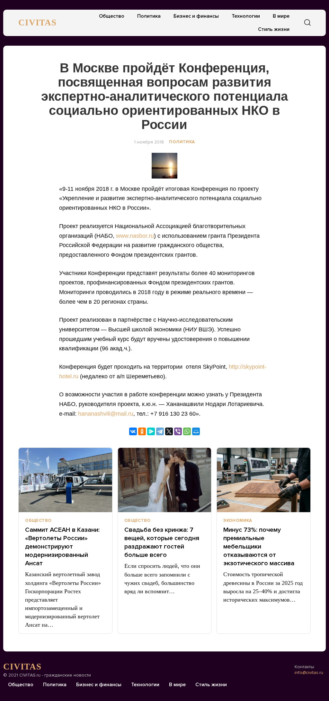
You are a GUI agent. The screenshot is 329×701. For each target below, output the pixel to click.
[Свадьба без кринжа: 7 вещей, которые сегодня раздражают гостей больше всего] (164, 480)
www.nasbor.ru (135, 236)
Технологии (246, 16)
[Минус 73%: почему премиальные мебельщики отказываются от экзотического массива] (263, 480)
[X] (169, 431)
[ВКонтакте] (133, 431)
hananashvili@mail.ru (105, 413)
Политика (149, 16)
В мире (281, 16)
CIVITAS (37, 22)
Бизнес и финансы (196, 16)
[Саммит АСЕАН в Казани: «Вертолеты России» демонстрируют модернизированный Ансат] (65, 480)
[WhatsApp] (187, 431)
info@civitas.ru (309, 672)
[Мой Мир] (196, 431)
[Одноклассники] (142, 431)
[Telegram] (160, 431)
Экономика (237, 520)
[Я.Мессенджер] (151, 431)
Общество (111, 16)
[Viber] (178, 431)
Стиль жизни (273, 29)
